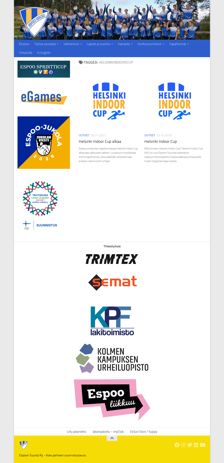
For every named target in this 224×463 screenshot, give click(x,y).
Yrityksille (25, 53)
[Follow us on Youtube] (202, 445)
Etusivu (24, 44)
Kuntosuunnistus (150, 44)
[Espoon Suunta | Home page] (34, 22)
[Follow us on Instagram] (183, 445)
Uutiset (84, 135)
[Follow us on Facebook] (177, 445)
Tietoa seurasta (45, 44)
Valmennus (71, 44)
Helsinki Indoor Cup (160, 141)
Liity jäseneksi (195, 8)
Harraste (124, 44)
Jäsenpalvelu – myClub (108, 432)
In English (43, 53)
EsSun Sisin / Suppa (143, 432)
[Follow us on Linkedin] (196, 445)
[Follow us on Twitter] (189, 445)
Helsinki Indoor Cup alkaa (100, 141)
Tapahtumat (177, 44)
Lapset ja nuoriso (98, 44)
